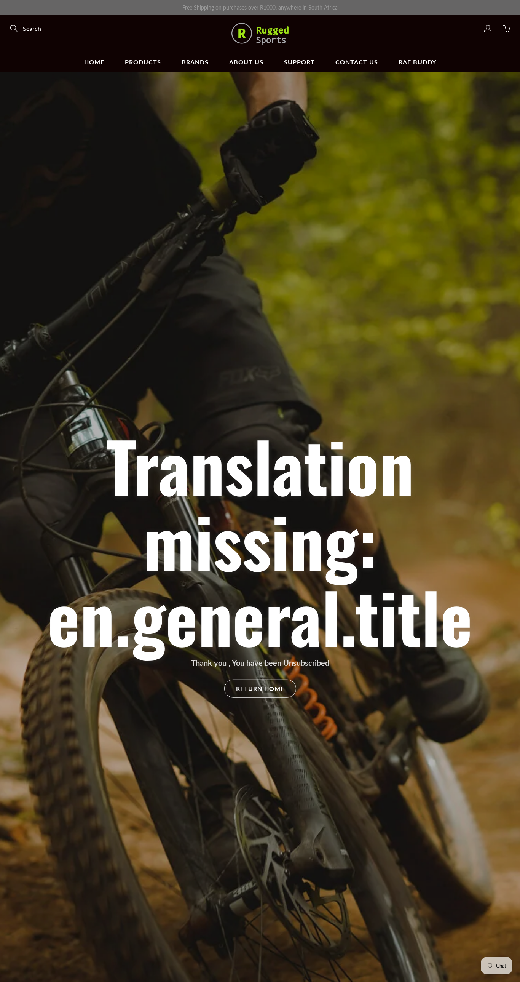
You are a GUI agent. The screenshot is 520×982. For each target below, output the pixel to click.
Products (143, 62)
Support (299, 62)
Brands (195, 62)
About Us (246, 62)
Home (94, 62)
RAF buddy (417, 62)
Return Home (260, 688)
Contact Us (356, 62)
